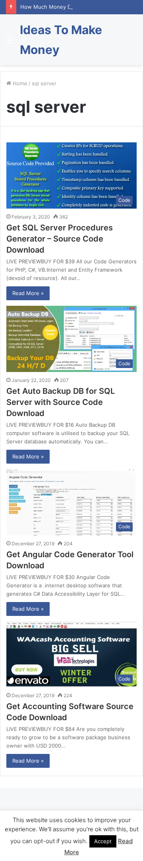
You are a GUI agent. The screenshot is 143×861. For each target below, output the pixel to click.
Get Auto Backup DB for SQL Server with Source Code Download (60, 402)
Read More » (28, 293)
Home (19, 83)
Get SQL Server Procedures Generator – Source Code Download (59, 239)
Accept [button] (103, 841)
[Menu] (10, 43)
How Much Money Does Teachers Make (70, 7)
